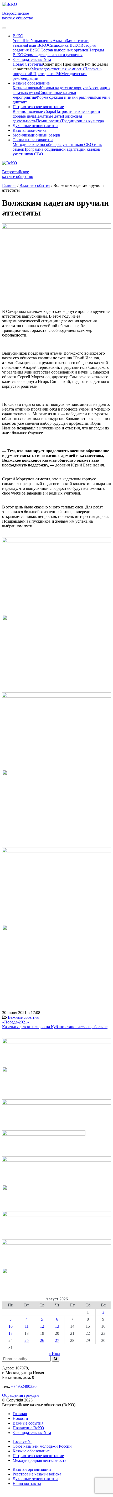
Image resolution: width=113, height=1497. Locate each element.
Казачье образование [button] (31, 83)
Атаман (59, 40)
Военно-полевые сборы (34, 111)
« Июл (54, 1353)
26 (42, 1340)
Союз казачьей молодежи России (42, 1446)
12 (42, 1326)
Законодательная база (32, 1432)
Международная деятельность (39, 1460)
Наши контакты (27, 1483)
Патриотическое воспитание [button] (38, 106)
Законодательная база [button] (32, 59)
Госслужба (22, 1441)
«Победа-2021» (15, 1022)
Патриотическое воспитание (38, 1455)
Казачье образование (31, 1451)
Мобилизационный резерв (36, 135)
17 (10, 1333)
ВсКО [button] (18, 36)
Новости (20, 1418)
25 (26, 1340)
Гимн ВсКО (37, 45)
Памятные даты (49, 116)
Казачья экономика (30, 130)
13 (57, 1326)
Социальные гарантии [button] (33, 140)
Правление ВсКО (28, 1428)
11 (27, 1326)
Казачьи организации (32, 1469)
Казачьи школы (26, 88)
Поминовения (48, 121)
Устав (18, 40)
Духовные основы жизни (35, 125)
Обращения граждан (20, 1395)
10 (10, 1326)
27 (57, 1340)
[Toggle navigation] (4, 28)
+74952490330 (24, 1386)
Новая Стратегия (28, 64)
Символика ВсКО (64, 45)
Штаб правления (38, 40)
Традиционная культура (82, 121)
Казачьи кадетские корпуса (64, 88)
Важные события (23, 1017)
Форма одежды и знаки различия (53, 54)
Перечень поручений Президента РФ (57, 71)
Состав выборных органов (64, 50)
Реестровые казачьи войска (37, 1474)
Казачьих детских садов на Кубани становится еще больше (54, 1027)
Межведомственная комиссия (57, 69)
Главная (20, 1413)
